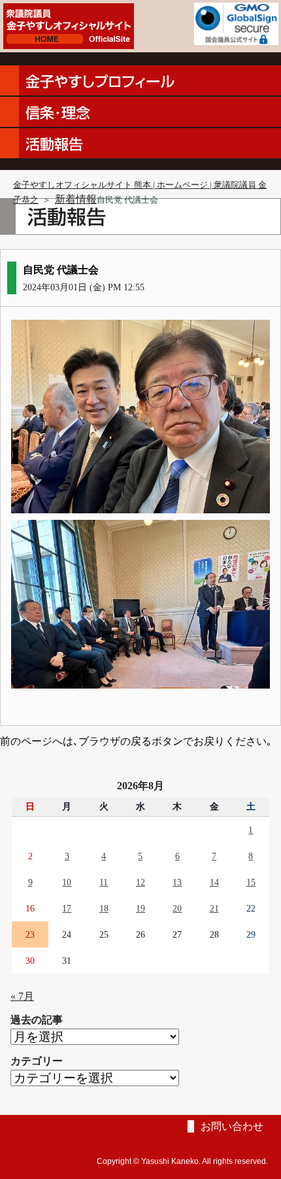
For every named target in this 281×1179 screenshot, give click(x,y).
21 (214, 908)
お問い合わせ (232, 1126)
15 (251, 882)
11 (103, 882)
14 (214, 882)
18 (103, 908)
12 (140, 882)
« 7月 (22, 996)
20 (177, 908)
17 (66, 908)
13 (177, 882)
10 (66, 882)
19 (140, 908)
